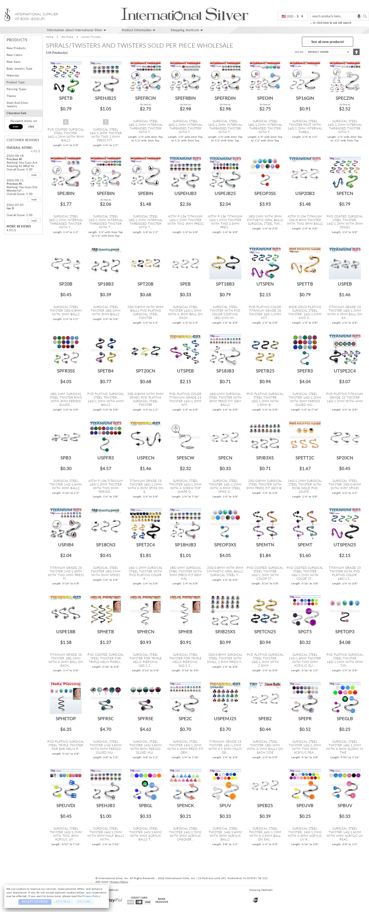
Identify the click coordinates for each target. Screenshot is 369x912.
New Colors (14, 55)
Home (49, 36)
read (34, 174)
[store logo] (7, 15)
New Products (16, 48)
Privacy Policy (91, 896)
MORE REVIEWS (19, 226)
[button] (293, 16)
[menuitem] (80, 30)
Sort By (299, 51)
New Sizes (14, 61)
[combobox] (339, 16)
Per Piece (67, 36)
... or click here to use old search (330, 22)
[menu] (128, 30)
